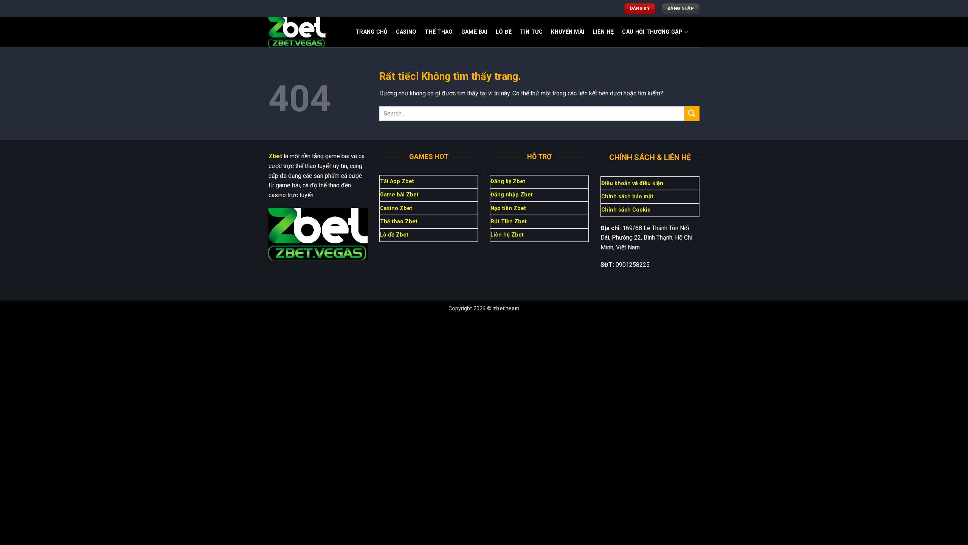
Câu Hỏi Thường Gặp (652, 32)
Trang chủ (371, 32)
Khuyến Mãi (567, 32)
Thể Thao (439, 32)
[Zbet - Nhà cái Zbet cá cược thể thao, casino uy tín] (306, 32)
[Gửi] (692, 113)
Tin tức (531, 32)
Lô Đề (504, 32)
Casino (406, 32)
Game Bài (474, 32)
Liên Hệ (603, 32)
